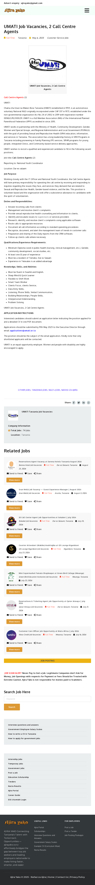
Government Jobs (16, 768)
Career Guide (14, 795)
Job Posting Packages (74, 835)
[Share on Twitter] (79, 402)
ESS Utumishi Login (17, 800)
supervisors (43, 217)
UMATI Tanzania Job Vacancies (37, 411)
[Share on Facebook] (74, 402)
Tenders (12, 782)
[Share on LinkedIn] (83, 402)
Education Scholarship (18, 777)
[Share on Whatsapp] (88, 402)
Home (51, 877)
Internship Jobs (15, 759)
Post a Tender (71, 831)
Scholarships (39, 831)
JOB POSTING (47, 661)
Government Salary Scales (45, 842)
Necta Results (14, 786)
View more (14, 480)
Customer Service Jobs (57, 38)
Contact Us (62, 877)
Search (12, 707)
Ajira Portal (13, 791)
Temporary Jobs (15, 764)
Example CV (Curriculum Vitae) (47, 846)
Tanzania (26, 435)
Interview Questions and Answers (44, 836)
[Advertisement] (47, 369)
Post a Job (13, 773)
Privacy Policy (77, 877)
